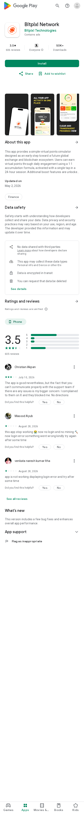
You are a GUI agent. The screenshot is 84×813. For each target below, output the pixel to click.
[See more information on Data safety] (77, 207)
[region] (42, 47)
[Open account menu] (77, 6)
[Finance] (13, 197)
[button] (42, 50)
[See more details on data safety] (18, 289)
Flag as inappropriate (23, 541)
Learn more (24, 250)
